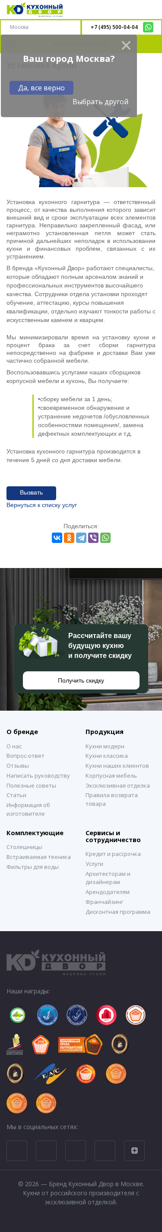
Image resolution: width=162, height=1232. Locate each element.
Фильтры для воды (32, 867)
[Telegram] (81, 538)
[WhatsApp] (105, 538)
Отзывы (17, 765)
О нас (14, 746)
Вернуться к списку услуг (41, 504)
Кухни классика (107, 756)
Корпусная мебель (111, 775)
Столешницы (24, 847)
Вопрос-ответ (25, 756)
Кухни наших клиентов (117, 765)
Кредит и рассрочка (113, 854)
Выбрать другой (100, 101)
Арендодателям (108, 892)
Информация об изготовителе (28, 809)
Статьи (16, 795)
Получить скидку (81, 680)
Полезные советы (31, 785)
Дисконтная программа (118, 912)
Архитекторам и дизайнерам (108, 878)
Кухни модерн (105, 746)
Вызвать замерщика (31, 494)
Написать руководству (38, 775)
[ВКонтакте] (57, 538)
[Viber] (93, 538)
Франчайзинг (104, 902)
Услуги (94, 864)
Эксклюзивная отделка (118, 785)
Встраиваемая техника (38, 857)
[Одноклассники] (69, 538)
